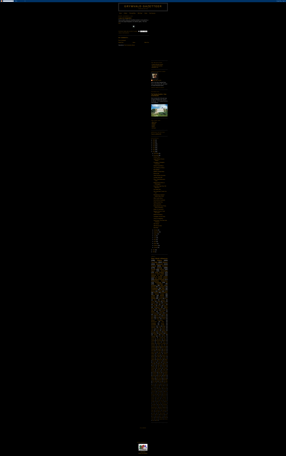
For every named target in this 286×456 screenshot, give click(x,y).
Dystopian (153, 400)
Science (162, 269)
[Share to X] (143, 31)
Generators (163, 317)
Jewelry (152, 339)
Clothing (158, 355)
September (156, 232)
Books (155, 300)
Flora (157, 310)
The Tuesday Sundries (161, 278)
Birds (164, 315)
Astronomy (156, 314)
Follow (145, 13)
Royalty (163, 334)
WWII (157, 420)
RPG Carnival (159, 378)
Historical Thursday (159, 279)
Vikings (158, 301)
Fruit (152, 401)
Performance (158, 410)
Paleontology (154, 313)
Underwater (154, 289)
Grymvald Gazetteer (143, 6)
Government (165, 372)
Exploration (160, 284)
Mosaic (158, 408)
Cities (164, 336)
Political (156, 411)
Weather (163, 314)
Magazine (159, 388)
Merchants (158, 376)
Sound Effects (158, 350)
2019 (154, 142)
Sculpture (153, 379)
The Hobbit (155, 381)
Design (164, 369)
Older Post (146, 42)
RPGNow (154, 123)
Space (153, 271)
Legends (153, 359)
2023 (154, 140)
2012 (154, 151)
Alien (158, 366)
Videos (159, 260)
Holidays (156, 334)
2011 (154, 249)
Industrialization (165, 404)
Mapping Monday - (154, 407)
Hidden (162, 385)
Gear (166, 333)
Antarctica (164, 394)
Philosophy (164, 410)
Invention (160, 375)
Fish (159, 326)
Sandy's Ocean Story (158, 202)
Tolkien (159, 305)
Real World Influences (159, 258)
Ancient (165, 266)
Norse (157, 330)
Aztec (160, 395)
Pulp (167, 411)
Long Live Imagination (158, 218)
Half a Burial (156, 223)
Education (153, 326)
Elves (157, 400)
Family (165, 400)
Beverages (153, 331)
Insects (163, 304)
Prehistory (154, 285)
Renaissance (154, 321)
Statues (164, 350)
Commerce (153, 337)
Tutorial (164, 352)
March (155, 243)
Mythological (157, 307)
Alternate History (154, 394)
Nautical (164, 388)
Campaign (159, 368)
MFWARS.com (155, 67)
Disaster (158, 398)
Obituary (153, 378)
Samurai (157, 414)
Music (152, 318)
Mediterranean (160, 359)
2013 (154, 149)
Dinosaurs (161, 333)
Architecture (164, 292)
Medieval (159, 264)
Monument (153, 408)
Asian (157, 317)
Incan (165, 385)
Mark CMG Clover (157, 80)
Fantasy (156, 292)
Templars (160, 417)
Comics (153, 384)
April (155, 241)
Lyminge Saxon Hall (158, 177)
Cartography (161, 286)
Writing (163, 330)
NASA (160, 291)
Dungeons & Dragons (161, 343)
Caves (154, 362)
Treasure (160, 298)
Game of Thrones (161, 401)
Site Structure (152, 13)
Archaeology (164, 271)
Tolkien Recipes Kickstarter (159, 175)
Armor (158, 318)
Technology (158, 282)
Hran (156, 404)
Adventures (161, 311)
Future (159, 372)
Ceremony (153, 397)
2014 (154, 147)
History (165, 262)
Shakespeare (159, 379)
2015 (154, 145)
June (155, 237)
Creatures (162, 297)
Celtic (164, 339)
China (167, 382)
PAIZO (153, 126)
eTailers (125, 13)
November (156, 155)
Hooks (152, 404)
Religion (153, 311)
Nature (153, 266)
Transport (153, 336)
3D (157, 392)
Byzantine (166, 360)
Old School (158, 315)
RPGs (152, 317)
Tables (158, 365)
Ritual (158, 346)
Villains (153, 420)
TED (156, 417)
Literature (162, 289)
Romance (152, 414)
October (156, 230)
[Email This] (141, 31)
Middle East (161, 407)
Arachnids (153, 368)
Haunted (160, 373)
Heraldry (154, 375)
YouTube (154, 262)
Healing (166, 373)
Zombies (153, 366)
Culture (153, 295)
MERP (164, 375)
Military (166, 359)
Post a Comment (122, 40)
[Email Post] (139, 31)
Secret (154, 365)
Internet (160, 405)
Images (159, 404)
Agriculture (159, 339)
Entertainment (164, 384)
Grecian (162, 323)
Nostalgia (163, 310)
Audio (158, 382)
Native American (163, 408)
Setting (159, 268)
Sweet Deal (153, 352)
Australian (156, 395)
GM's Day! (140, 13)
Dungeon (159, 349)
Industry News (154, 405)
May (155, 239)
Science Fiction (159, 294)
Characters (153, 349)
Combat (162, 324)
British (159, 336)
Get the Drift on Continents (159, 200)
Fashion (160, 331)
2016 (154, 144)
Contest (158, 369)
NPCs (165, 340)
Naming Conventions (157, 320)
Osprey (152, 410)
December (156, 153)
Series (166, 414)
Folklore (163, 329)
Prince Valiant (162, 411)
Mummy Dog (156, 173)
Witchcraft (164, 365)
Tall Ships (159, 391)
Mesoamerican (159, 340)
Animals (153, 269)
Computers (164, 397)
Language (163, 300)
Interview (164, 405)
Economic (153, 344)
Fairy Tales (160, 344)
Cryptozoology (162, 337)
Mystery (153, 297)
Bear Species (156, 169)
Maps (163, 288)
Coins (152, 329)
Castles (152, 301)
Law (152, 330)
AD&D (160, 392)
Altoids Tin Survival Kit (158, 209)
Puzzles (154, 413)
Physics (152, 411)
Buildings (162, 382)
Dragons (153, 343)
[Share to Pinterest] (146, 31)
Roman (162, 295)
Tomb (166, 291)
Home (120, 13)
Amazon (164, 366)
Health (152, 363)
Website (153, 298)
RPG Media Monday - (162, 413)
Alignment (164, 392)
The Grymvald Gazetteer (157, 65)
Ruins (163, 321)
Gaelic (155, 401)
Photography (154, 288)
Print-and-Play (132, 13)
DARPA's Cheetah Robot (159, 171)
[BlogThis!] (142, 31)
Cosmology (158, 384)
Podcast (166, 363)
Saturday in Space (157, 275)
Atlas (152, 395)
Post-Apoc (155, 360)
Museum (161, 363)
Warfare (161, 313)
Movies (153, 291)
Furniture (154, 372)
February (156, 245)
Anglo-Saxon (163, 346)
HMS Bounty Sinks (158, 225)
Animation (153, 347)
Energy (161, 400)
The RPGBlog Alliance (143, 452)
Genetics (157, 385)
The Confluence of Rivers (159, 167)
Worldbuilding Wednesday (159, 281)
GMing (158, 356)
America (160, 360)
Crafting (152, 340)
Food (159, 302)
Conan (159, 362)
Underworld (160, 308)
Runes (165, 378)
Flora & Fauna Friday (157, 273)
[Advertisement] (159, 37)
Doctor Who (164, 398)
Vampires (159, 353)
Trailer (159, 352)
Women (154, 333)
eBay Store (154, 122)
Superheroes (153, 391)
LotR (156, 363)
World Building (159, 272)
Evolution (152, 385)
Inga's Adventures (157, 203)
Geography (153, 323)
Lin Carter (154, 388)
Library (164, 349)
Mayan (152, 376)
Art (167, 282)
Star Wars (166, 379)
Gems (167, 401)
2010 (154, 251)
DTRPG (153, 125)
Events (157, 329)
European (165, 302)
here (119, 23)
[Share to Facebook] (145, 31)
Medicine (153, 305)
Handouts (155, 373)
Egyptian (166, 305)
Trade (163, 391)
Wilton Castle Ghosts (158, 198)
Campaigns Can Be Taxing (159, 216)
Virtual (166, 391)
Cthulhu (164, 362)
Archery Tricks (157, 157)
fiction (166, 313)
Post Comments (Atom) (129, 45)
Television (153, 327)
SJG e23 (154, 128)
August (155, 233)
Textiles (165, 417)
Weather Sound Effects (159, 165)
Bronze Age (163, 347)
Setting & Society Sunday (159, 276)
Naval (164, 301)
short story (165, 381)
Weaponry (153, 302)
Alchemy (154, 382)
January (156, 247)
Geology (156, 304)
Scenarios (162, 414)
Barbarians (164, 395)
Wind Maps (156, 227)
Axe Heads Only (157, 189)
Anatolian (160, 394)
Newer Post (120, 42)
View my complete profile (157, 87)
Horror (152, 315)
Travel (160, 381)
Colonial (158, 397)
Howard (164, 356)
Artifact (163, 318)
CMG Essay (162, 327)
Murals (164, 376)
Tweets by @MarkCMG (156, 134)
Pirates (152, 350)
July (155, 235)
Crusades (152, 398)
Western (153, 392)
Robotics (166, 331)
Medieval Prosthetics (158, 214)
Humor (166, 298)
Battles (158, 347)
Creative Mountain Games (157, 64)
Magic (164, 326)
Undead (152, 353)
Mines (165, 407)
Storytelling (153, 324)
